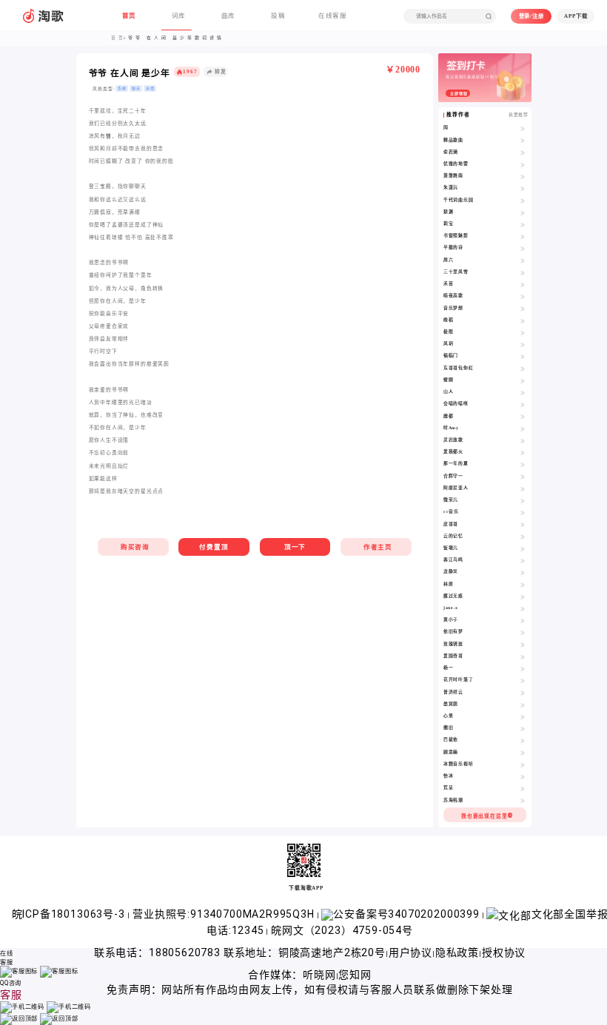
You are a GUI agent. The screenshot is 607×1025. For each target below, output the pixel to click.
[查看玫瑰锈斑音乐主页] (523, 644)
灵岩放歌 (453, 439)
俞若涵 (450, 151)
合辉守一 (453, 476)
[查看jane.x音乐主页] (523, 608)
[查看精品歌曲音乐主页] (523, 140)
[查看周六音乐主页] (523, 260)
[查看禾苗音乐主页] (523, 284)
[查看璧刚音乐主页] (523, 380)
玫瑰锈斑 (453, 644)
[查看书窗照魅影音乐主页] (523, 236)
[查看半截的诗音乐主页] (523, 248)
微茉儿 (450, 499)
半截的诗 (453, 247)
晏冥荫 (450, 704)
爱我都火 (453, 451)
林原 (448, 584)
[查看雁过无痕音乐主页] (523, 596)
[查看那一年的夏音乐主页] (523, 464)
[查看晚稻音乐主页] (523, 320)
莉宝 (448, 223)
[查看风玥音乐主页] (523, 344)
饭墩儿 (450, 547)
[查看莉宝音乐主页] (523, 224)
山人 (448, 391)
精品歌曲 (453, 140)
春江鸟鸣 (453, 559)
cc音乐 (451, 511)
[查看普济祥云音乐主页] (523, 692)
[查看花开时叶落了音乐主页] (523, 680)
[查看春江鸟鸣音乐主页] (523, 560)
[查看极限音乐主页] (523, 332)
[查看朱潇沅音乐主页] (523, 188)
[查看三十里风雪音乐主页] (523, 272)
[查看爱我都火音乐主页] (523, 452)
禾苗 (448, 283)
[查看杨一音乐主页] (523, 668)
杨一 (448, 667)
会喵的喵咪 (456, 403)
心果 (448, 715)
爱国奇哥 (453, 655)
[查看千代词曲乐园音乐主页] (523, 200)
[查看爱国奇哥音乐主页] (523, 656)
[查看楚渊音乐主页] (523, 212)
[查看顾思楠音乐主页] (523, 752)
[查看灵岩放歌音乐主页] (523, 440)
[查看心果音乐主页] (523, 716)
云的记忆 (453, 536)
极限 (448, 331)
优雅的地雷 (456, 163)
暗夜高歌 (453, 295)
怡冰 (448, 775)
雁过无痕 (453, 596)
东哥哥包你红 (458, 368)
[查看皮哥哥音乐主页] (523, 524)
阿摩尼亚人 (456, 487)
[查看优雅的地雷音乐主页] (523, 164)
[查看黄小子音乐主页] (523, 620)
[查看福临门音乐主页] (523, 356)
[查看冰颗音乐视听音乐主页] (523, 764)
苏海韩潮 (453, 800)
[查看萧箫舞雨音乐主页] (523, 176)
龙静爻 (450, 571)
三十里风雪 (456, 271)
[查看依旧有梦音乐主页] (523, 632)
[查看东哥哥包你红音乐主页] (523, 368)
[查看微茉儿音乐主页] (523, 500)
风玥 (448, 343)
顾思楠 (450, 752)
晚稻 (448, 319)
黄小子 (450, 619)
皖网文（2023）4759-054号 (342, 930)
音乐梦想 (453, 308)
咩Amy (451, 428)
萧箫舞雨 (453, 175)
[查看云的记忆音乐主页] (523, 536)
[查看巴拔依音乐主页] (523, 740)
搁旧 (448, 727)
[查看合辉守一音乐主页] (523, 476)
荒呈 (448, 787)
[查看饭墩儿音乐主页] (523, 548)
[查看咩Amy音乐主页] (523, 428)
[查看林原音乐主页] (523, 584)
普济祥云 (453, 692)
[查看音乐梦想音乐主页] (523, 308)
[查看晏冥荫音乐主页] (523, 704)
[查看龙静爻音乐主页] (523, 572)
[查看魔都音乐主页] (523, 416)
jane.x (450, 607)
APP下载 (575, 16)
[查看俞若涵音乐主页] (523, 152)
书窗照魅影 (456, 235)
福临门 (450, 355)
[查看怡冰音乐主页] (523, 776)
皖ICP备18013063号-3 (70, 914)
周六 (448, 260)
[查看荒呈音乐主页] (523, 788)
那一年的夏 (456, 463)
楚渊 (448, 211)
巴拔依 (450, 739)
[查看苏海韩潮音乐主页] (523, 800)
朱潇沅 (450, 187)
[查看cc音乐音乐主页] (523, 512)
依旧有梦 (453, 631)
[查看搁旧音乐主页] (523, 728)
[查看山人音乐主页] (523, 392)
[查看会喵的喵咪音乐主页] (523, 404)
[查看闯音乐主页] (523, 128)
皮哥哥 (450, 524)
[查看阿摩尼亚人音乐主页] (523, 488)
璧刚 (448, 379)
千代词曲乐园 (458, 200)
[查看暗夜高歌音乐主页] (523, 296)
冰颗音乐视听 (458, 764)
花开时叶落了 (458, 679)
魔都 (448, 416)
